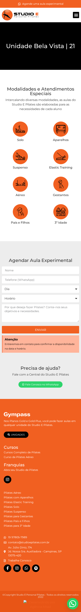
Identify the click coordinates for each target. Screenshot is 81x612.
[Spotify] (36, 568)
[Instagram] (7, 479)
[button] (76, 15)
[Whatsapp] (26, 568)
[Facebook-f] (7, 568)
